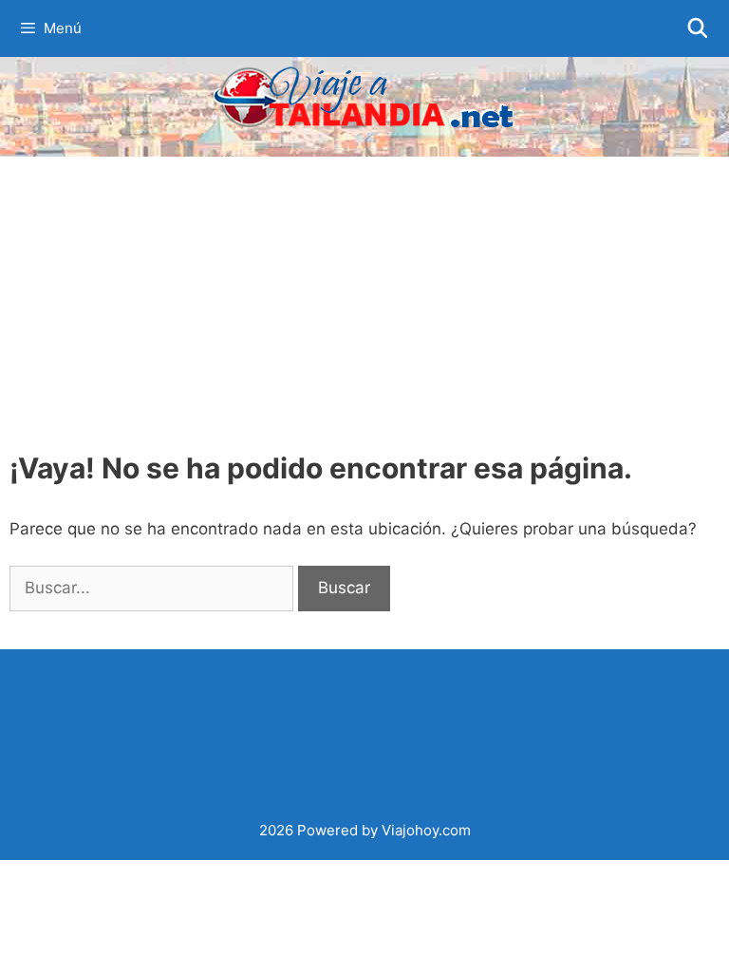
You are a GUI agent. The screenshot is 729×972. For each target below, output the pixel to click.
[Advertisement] (364, 299)
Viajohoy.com (426, 830)
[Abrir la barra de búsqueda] (697, 28)
